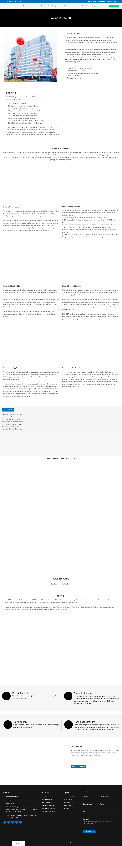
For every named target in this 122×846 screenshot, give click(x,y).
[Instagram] (12, 1)
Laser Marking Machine (47, 802)
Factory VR (67, 808)
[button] (4, 1)
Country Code (87, 804)
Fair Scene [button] (54, 584)
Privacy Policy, (67, 842)
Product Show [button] (66, 584)
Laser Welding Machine (47, 799)
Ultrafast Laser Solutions (48, 797)
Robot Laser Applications (48, 811)
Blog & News (67, 805)
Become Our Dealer (69, 797)
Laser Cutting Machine (12, 286)
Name (85, 796)
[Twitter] (15, 1)
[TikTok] (21, 1)
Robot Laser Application (12, 368)
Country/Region (105, 796)
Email (85, 811)
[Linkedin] (10, 1)
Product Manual (68, 802)
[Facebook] (7, 1)
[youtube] (18, 1)
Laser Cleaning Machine (48, 808)
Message (86, 819)
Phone (102, 804)
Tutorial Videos (68, 799)
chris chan (79, 842)
